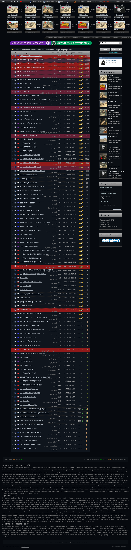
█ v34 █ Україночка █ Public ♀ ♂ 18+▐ (31, 301)
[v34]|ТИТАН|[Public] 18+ (27, 234)
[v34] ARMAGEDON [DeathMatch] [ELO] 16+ (33, 409)
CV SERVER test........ (26, 290)
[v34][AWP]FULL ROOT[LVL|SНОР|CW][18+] (33, 274)
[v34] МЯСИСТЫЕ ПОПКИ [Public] (30, 167)
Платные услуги (97, 1)
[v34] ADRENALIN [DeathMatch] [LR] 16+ (32, 214)
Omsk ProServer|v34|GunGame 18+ (30, 444)
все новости (117, 209)
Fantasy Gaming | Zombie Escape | (30, 432)
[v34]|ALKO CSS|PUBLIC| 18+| (29, 417)
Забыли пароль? (113, 52)
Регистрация (116, 49)
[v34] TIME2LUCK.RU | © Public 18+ (31, 282)
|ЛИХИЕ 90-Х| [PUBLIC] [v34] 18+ (30, 79)
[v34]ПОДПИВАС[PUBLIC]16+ (29, 246)
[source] (16, 56)
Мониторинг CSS (111, 60)
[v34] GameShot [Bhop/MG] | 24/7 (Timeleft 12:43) (35, 254)
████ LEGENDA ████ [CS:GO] (30, 202)
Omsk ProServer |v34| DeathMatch (30, 436)
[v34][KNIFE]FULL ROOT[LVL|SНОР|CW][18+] (33, 317)
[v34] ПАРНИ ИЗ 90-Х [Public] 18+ (30, 155)
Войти (105, 49)
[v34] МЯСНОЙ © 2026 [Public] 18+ (30, 123)
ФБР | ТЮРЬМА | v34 (26, 91)
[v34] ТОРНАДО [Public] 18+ (28, 183)
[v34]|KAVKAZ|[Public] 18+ (28, 111)
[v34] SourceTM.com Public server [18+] (32, 107)
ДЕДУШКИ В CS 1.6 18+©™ (28, 448)
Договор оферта (75, 542)
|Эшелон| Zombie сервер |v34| (29, 175)
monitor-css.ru (25, 547)
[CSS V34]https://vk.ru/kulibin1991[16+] (31, 294)
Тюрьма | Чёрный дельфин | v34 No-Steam (33, 131)
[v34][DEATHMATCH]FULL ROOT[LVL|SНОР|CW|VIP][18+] (37, 250)
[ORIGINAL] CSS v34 (26, 179)
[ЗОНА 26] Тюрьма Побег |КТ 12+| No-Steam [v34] (35, 99)
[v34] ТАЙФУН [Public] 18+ (28, 127)
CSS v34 (62, 1)
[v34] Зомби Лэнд (25, 75)
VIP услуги (104, 201)
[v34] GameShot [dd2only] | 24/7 (29, 198)
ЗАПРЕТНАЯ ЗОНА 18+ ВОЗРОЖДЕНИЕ (32, 171)
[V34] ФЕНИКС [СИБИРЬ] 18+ (29, 226)
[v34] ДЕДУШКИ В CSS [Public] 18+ (31, 103)
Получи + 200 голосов (108, 193)
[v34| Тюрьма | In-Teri (26, 115)
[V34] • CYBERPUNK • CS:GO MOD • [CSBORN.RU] (35, 222)
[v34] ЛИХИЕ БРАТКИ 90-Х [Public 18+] (32, 159)
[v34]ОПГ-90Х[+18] (25, 286)
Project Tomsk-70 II (25, 309)
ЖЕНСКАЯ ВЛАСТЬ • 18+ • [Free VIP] (31, 424)
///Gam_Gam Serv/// (26, 206)
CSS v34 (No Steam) (51, 1)
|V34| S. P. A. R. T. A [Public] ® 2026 (30, 190)
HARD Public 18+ (25, 298)
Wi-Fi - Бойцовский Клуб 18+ (28, 428)
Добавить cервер (86, 1)
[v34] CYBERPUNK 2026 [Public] (29, 163)
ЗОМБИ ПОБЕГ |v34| (26, 83)
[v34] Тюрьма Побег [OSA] (28, 143)
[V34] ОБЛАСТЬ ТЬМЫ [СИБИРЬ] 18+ (31, 218)
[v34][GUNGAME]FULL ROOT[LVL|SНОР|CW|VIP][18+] (36, 270)
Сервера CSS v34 (36, 1)
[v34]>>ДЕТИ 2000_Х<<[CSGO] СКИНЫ (32, 262)
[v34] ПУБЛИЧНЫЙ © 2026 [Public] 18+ (32, 87)
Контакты (118, 1)
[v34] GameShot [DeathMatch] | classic (31, 194)
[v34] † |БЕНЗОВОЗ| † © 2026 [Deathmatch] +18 (34, 413)
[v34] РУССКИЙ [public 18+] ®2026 (30, 313)
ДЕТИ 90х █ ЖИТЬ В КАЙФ (28, 440)
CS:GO (78, 1)
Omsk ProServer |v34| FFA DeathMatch (31, 420)
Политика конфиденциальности (59, 542)
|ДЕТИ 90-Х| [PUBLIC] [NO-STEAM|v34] (32, 67)
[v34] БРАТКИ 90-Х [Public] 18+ (29, 95)
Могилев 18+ (24, 278)
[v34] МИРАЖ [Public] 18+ (28, 238)
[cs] (16, 424)
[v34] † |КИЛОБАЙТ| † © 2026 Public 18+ (32, 186)
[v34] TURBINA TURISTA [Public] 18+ (31, 258)
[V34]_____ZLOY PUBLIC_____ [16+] (31, 56)
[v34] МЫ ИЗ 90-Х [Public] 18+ (29, 135)
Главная (46, 542)
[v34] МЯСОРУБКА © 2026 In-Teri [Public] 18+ (34, 64)
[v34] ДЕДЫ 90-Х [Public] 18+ (29, 71)
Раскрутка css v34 (106, 187)
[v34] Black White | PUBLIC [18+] (30, 210)
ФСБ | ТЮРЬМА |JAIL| (26, 139)
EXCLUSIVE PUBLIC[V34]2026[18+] (30, 230)
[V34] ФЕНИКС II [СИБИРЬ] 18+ (29, 242)
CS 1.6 (70, 1)
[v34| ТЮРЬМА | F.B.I (26, 151)
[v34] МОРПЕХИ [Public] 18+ (28, 147)
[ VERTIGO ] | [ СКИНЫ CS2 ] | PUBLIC (32, 60)
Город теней (119, 15)
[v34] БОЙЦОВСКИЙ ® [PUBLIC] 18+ (31, 119)
